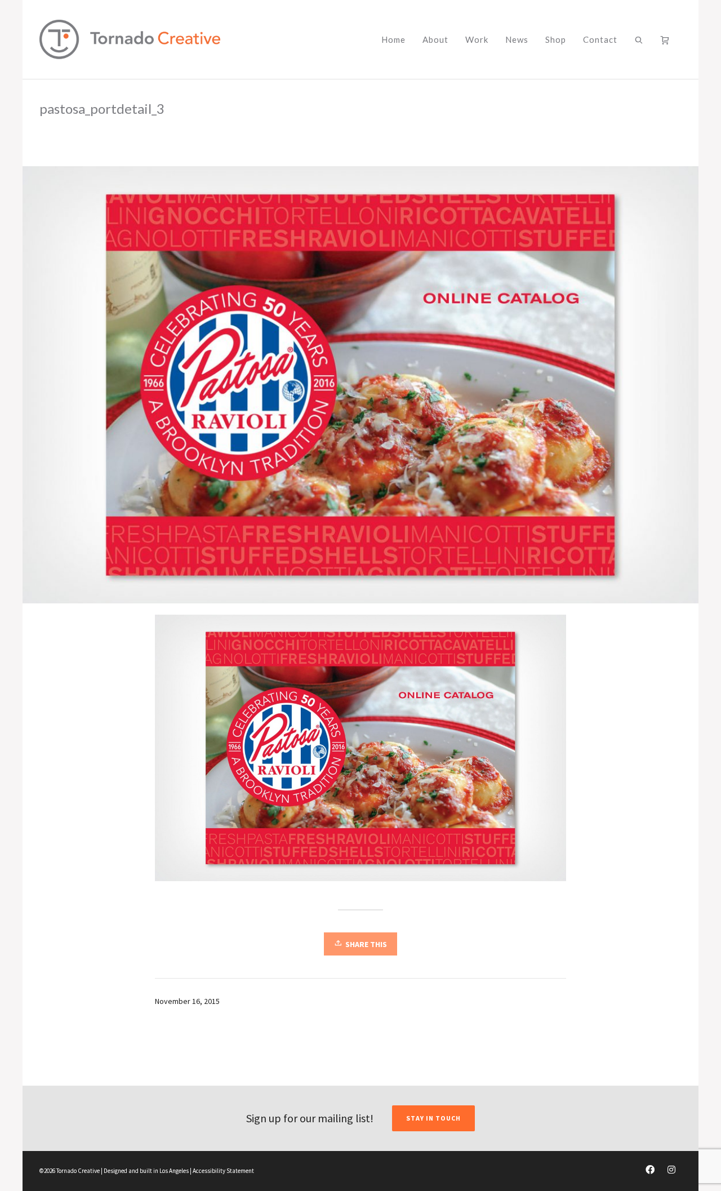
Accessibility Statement (223, 1171)
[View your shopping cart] (667, 39)
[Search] (639, 39)
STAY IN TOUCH (433, 1118)
